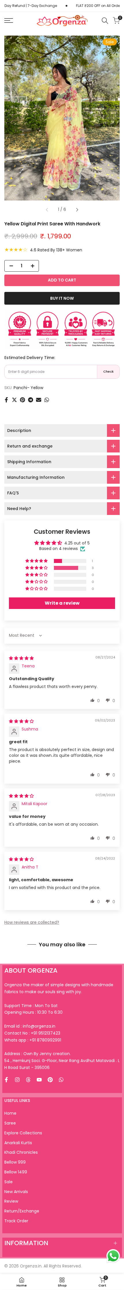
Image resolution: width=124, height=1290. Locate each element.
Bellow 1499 (15, 1172)
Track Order (16, 1221)
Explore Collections (23, 1133)
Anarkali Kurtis (18, 1143)
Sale (8, 1182)
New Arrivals (16, 1192)
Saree (10, 1123)
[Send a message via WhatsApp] (113, 1256)
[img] (21, 658)
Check (108, 371)
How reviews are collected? (31, 922)
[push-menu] (8, 20)
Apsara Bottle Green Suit (46, 1264)
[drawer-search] (105, 20)
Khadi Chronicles (21, 1152)
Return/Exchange (21, 1211)
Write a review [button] (62, 603)
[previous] (47, 209)
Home (10, 1113)
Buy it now (62, 298)
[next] (77, 209)
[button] (36, 561)
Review (11, 1201)
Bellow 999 (15, 1162)
